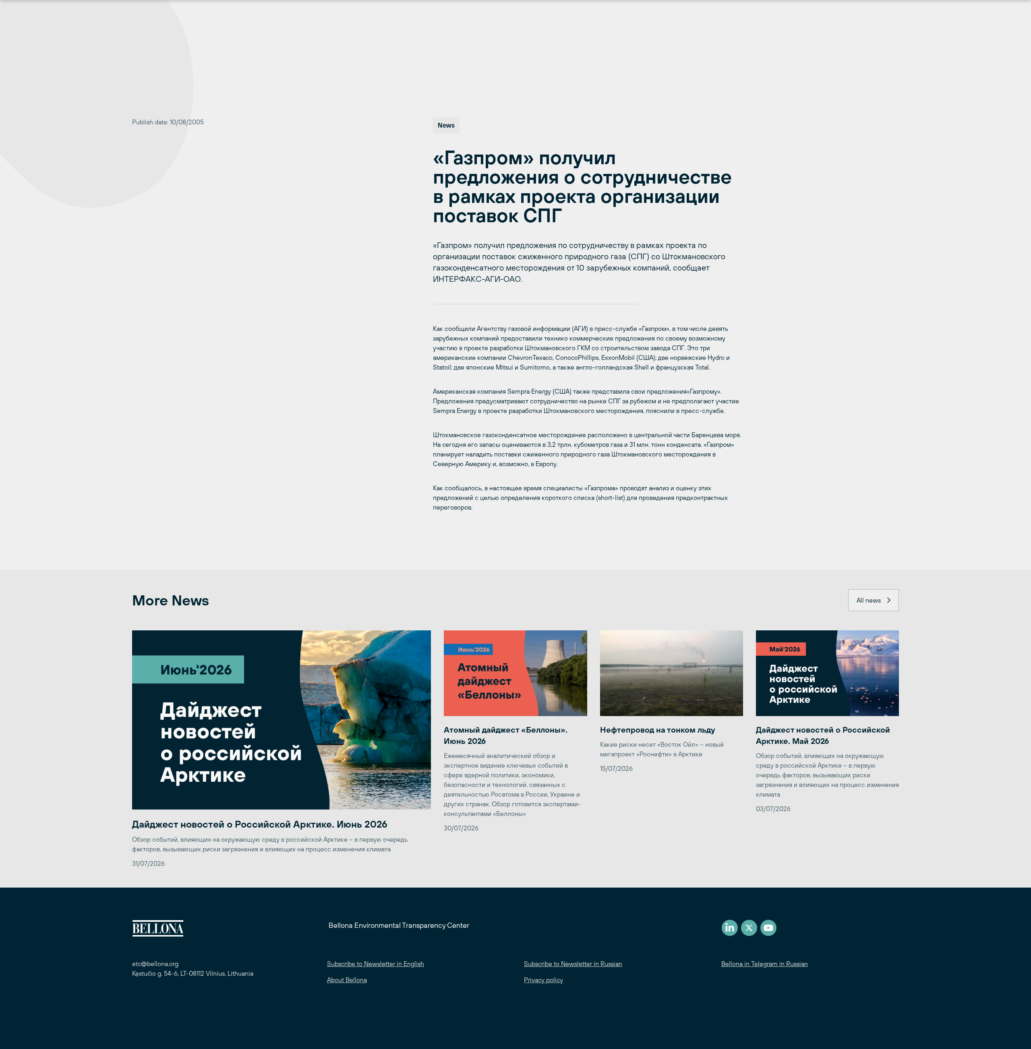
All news (869, 600)
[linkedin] (730, 928)
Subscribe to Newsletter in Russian (573, 963)
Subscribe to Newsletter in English (375, 963)
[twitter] (749, 928)
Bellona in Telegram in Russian (764, 963)
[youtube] (768, 928)
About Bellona (347, 979)
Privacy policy (543, 979)
